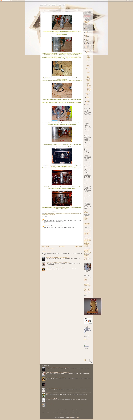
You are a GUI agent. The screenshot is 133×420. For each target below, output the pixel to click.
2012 (86, 43)
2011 (86, 44)
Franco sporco (86, 284)
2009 (86, 47)
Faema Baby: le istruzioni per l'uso (88, 62)
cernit (50, 214)
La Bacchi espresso (87, 249)
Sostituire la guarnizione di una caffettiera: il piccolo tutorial (55, 267)
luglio (87, 94)
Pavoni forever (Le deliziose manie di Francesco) (87, 254)
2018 (86, 35)
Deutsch (85, 278)
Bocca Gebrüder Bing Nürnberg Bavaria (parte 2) (88, 70)
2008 (86, 104)
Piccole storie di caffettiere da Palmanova (86, 339)
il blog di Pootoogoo (87, 234)
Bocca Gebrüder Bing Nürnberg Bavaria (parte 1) (88, 76)
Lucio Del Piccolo (87, 22)
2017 (86, 36)
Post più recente (45, 246)
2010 (86, 46)
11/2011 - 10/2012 (87, 290)
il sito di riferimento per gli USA (87, 245)
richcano (70, 417)
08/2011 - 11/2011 (87, 289)
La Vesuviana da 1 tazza (50, 403)
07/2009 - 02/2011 (87, 288)
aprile (87, 98)
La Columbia (88, 83)
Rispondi (45, 222)
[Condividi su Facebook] (55, 211)
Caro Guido (48, 393)
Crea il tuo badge (86, 346)
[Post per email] (51, 211)
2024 (86, 28)
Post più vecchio (78, 246)
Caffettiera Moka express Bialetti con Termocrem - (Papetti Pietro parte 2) (58, 257)
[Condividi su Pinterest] (56, 211)
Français (85, 280)
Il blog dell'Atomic (87, 232)
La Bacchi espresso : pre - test (88, 66)
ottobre (87, 51)
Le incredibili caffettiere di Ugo (87, 251)
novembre (88, 50)
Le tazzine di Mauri (87, 252)
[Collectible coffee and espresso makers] (84, 332)
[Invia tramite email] (52, 211)
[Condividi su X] (54, 211)
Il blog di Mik (86, 233)
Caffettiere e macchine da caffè (53, 5)
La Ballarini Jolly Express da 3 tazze (88, 85)
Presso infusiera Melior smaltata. (88, 56)
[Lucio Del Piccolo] (84, 345)
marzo (87, 100)
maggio (87, 97)
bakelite (46, 213)
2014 (86, 40)
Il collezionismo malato (46, 251)
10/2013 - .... (86, 293)
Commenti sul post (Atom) (49, 248)
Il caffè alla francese (87, 239)
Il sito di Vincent (86, 246)
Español (85, 279)
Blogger (78, 417)
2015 (86, 39)
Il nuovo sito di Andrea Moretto (86, 243)
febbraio (87, 101)
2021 (86, 31)
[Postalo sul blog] (53, 211)
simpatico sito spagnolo (86, 257)
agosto (87, 93)
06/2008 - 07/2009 (87, 285)
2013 (86, 42)
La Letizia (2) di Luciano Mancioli (51, 398)
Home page (61, 246)
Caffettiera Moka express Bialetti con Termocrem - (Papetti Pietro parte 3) (58, 262)
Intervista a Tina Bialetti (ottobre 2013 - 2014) (53, 388)
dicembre (88, 48)
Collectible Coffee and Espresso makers (87, 224)
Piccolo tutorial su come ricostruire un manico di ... (88, 80)
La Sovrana (53, 214)
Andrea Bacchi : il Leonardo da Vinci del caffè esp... (88, 89)
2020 (86, 32)
